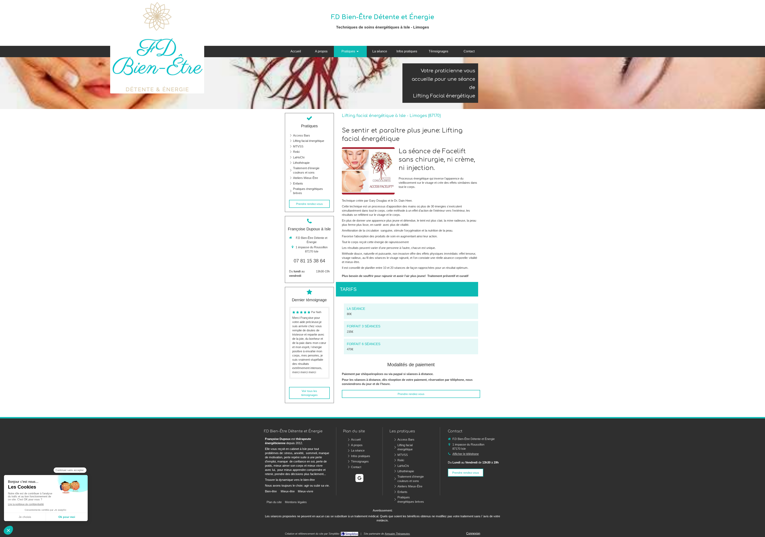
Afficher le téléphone (465, 454)
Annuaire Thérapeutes (397, 533)
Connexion (473, 533)
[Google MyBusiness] (359, 478)
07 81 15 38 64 (309, 260)
